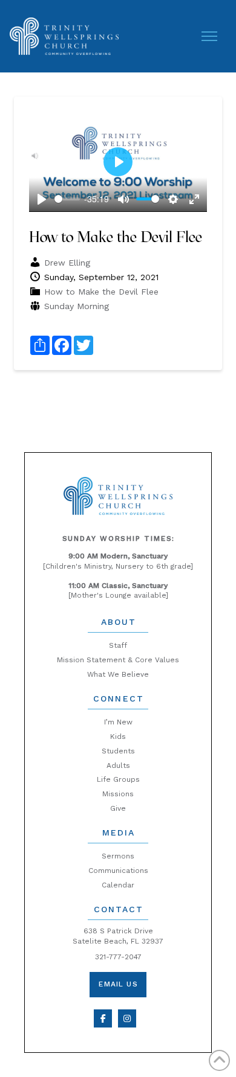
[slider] (66, 199)
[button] (209, 36)
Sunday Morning (76, 306)
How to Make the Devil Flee (101, 291)
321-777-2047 (118, 957)
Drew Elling (67, 262)
